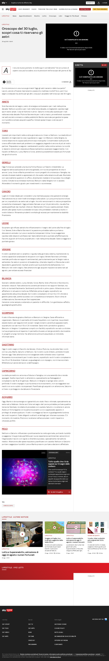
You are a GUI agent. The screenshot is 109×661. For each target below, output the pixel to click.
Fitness (84, 16)
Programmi (32, 644)
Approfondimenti (25, 16)
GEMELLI (6, 162)
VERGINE (6, 249)
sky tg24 (5, 628)
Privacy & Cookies (44, 654)
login (105, 3)
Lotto (44, 16)
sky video (5, 632)
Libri (60, 16)
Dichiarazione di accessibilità (65, 636)
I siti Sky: (4, 620)
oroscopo (8, 505)
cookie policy (59, 628)
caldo (34, 9)
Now (30, 632)
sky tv (30, 624)
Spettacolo (85, 9)
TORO (5, 130)
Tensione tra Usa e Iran (47, 9)
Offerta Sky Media (61, 640)
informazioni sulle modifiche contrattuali (60, 654)
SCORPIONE (8, 312)
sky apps (31, 628)
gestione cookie (60, 624)
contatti (98, 654)
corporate (58, 644)
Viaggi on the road (72, 16)
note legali (58, 632)
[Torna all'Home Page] (11, 9)
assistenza (91, 654)
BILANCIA (6, 278)
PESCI (5, 428)
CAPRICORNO (8, 370)
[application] (8, 82)
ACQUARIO (7, 397)
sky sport (6, 624)
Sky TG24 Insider (100, 9)
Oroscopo (52, 16)
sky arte (5, 636)
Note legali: (58, 620)
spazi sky (31, 640)
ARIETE (5, 101)
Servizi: (30, 620)
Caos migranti (24, 9)
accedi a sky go (98, 619)
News (15, 16)
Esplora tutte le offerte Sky (21, 3)
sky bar (31, 636)
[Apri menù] (3, 9)
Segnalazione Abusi (55, 657)
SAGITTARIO (8, 344)
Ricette (37, 16)
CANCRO (6, 191)
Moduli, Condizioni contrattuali (29, 654)
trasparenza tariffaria (82, 654)
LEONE (5, 223)
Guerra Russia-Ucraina (68, 9)
